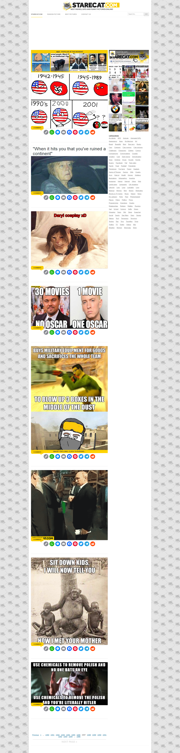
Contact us (86, 14)
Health (123, 175)
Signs (119, 212)
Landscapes (113, 184)
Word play (127, 228)
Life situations (133, 184)
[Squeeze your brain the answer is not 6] (115, 71)
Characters (122, 150)
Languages (123, 184)
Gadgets (136, 169)
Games (125, 172)
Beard (111, 144)
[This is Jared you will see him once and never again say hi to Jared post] (115, 125)
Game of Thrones (115, 172)
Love (137, 187)
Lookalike (130, 187)
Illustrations (113, 178)
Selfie (130, 209)
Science (123, 209)
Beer (124, 144)
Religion (123, 206)
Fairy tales (132, 163)
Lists (118, 187)
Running (137, 206)
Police (118, 200)
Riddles (130, 206)
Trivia (136, 221)
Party (121, 197)
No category (113, 197)
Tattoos (111, 218)
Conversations (125, 153)
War (134, 224)
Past (126, 197)
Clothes (130, 150)
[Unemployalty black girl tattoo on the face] (115, 98)
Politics (124, 200)
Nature (133, 194)
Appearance (113, 141)
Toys (122, 221)
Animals (126, 138)
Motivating (139, 191)
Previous (35, 735)
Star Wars (125, 215)
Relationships (113, 206)
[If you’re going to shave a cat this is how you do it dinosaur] (142, 125)
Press (131, 200)
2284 (68, 735)
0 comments (37, 193)
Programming (113, 203)
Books (139, 144)
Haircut (116, 175)
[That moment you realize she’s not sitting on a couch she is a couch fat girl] (142, 85)
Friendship (132, 166)
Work (135, 228)
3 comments (37, 644)
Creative (112, 157)
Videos (128, 224)
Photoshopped (135, 197)
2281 (52, 735)
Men (125, 191)
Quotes (131, 203)
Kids (139, 181)
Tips (117, 221)
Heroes (130, 175)
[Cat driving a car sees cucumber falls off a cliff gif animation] (142, 111)
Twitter (122, 224)
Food (117, 166)
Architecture (129, 141)
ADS (119, 138)
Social (111, 215)
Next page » (69, 741)
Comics (138, 150)
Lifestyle (111, 187)
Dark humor (126, 157)
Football (123, 166)
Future (129, 169)
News (139, 194)
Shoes (136, 209)
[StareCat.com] (90, 5)
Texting (111, 221)
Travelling (129, 221)
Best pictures (71, 14)
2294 (70, 737)
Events (138, 160)
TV (117, 224)
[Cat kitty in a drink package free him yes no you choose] (128, 71)
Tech (117, 218)
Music (127, 194)
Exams (111, 163)
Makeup (111, 191)
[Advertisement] (90, 32)
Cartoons (117, 147)
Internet (127, 181)
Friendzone (112, 169)
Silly (124, 212)
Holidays (138, 175)
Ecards (131, 160)
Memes (119, 191)
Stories (138, 215)
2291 (104, 735)
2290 (99, 735)
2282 (58, 735)
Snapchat (137, 212)
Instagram (112, 181)
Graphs (138, 172)
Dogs (110, 160)
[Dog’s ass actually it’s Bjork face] (115, 85)
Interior (120, 181)
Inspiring (132, 178)
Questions (123, 203)
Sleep (130, 212)
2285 (73, 735)
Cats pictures (138, 147)
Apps (121, 141)
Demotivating (136, 157)
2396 (78, 737)
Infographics (123, 178)
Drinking (117, 160)
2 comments (37, 127)
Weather (112, 228)
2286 (78, 735)
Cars (110, 147)
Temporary (124, 218)
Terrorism (134, 218)
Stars (132, 215)
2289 (94, 735)
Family (111, 166)
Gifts (131, 172)
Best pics (131, 144)
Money (131, 191)
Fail (126, 163)
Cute (118, 157)
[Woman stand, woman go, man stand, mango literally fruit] (128, 125)
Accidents (112, 138)
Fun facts (122, 169)
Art (136, 141)
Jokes (134, 181)
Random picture (53, 14)
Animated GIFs (136, 138)
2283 (63, 735)
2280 (47, 735)
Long (123, 187)
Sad (110, 209)
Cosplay (135, 153)
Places (111, 200)
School (116, 209)
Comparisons (113, 153)
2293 (65, 737)
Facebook (119, 163)
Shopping (112, 212)
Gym (110, 175)
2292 (60, 737)
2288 (89, 735)
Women (119, 228)
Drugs (124, 160)
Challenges (112, 150)
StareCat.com (36, 14)
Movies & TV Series (115, 194)
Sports (117, 215)
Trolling (111, 224)
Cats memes (127, 147)
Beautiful (118, 144)
